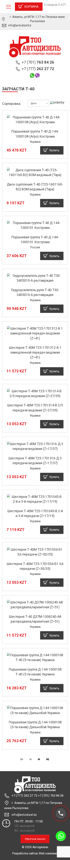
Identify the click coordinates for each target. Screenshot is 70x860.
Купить (54, 150)
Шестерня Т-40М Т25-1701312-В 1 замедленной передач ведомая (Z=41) (35, 352)
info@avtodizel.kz (19, 25)
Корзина (31, 6)
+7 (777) (38, 69)
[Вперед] (39, 759)
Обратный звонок (35, 839)
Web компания (48, 853)
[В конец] (48, 759)
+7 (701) (38, 62)
